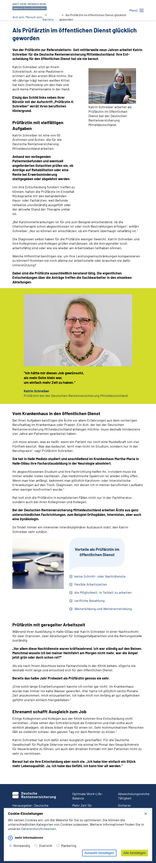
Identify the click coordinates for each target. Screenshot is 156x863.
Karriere (48, 19)
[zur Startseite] (75, 6)
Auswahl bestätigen (99, 853)
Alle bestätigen (134, 853)
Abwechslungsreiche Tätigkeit (131, 796)
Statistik (45, 845)
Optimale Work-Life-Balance (87, 796)
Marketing (68, 845)
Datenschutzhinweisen (38, 829)
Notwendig (22, 845)
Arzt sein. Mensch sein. (28, 17)
